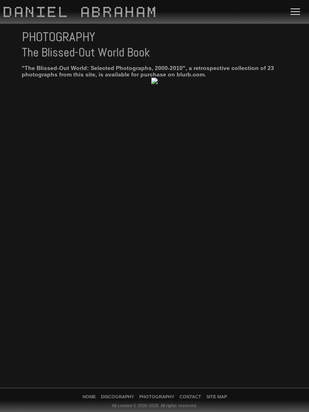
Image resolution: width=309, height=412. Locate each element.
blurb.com (190, 74)
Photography (156, 396)
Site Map (216, 396)
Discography (117, 396)
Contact (190, 396)
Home (89, 396)
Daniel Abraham (81, 13)
